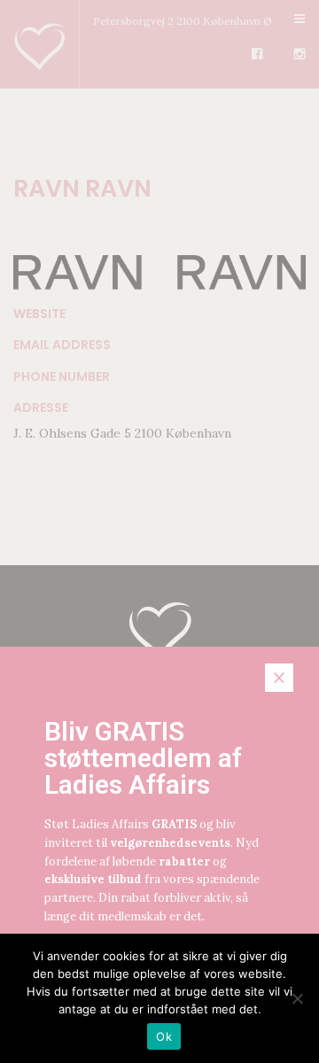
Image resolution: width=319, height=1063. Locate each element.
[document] (159, 531)
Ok (164, 1036)
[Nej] (297, 998)
